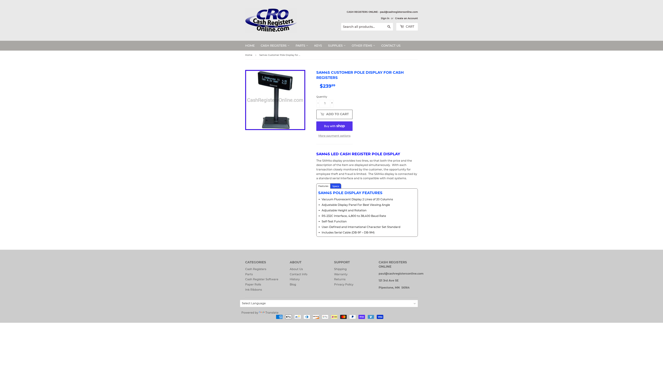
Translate (271, 312)
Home (248, 55)
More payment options (334, 135)
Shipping (340, 269)
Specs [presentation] (335, 186)
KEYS (318, 45)
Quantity (321, 96)
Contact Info (298, 274)
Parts (249, 274)
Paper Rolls (253, 284)
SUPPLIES (336, 45)
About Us (296, 269)
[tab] (323, 185)
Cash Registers (255, 269)
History (295, 279)
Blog (293, 284)
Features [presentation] (323, 186)
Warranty (341, 274)
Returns (339, 279)
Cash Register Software (261, 279)
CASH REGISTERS (274, 45)
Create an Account (406, 18)
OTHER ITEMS (362, 45)
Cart (409, 26)
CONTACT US (391, 45)
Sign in (385, 18)
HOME (250, 45)
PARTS (301, 45)
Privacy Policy (343, 284)
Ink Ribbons (253, 289)
